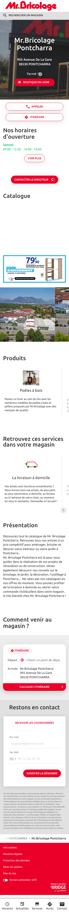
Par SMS (14, 752)
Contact (62, 908)
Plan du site (9, 873)
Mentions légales (12, 854)
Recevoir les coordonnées (34, 723)
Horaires (7, 908)
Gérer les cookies (12, 867)
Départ (12, 660)
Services (37, 908)
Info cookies (10, 847)
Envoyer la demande (42, 773)
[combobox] (12, 759)
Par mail (14, 737)
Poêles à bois (31, 391)
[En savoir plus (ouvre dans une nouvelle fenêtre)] (34, 269)
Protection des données (16, 860)
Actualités (22, 908)
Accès (49, 908)
